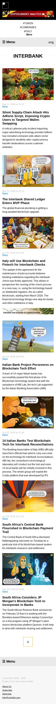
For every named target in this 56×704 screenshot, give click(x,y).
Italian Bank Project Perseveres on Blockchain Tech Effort (28, 366)
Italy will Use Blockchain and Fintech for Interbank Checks (23, 262)
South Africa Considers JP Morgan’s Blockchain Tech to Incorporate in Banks (23, 601)
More (29, 34)
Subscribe (7, 690)
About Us (6, 686)
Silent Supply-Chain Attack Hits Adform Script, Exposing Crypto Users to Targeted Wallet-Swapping (26, 118)
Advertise (7, 694)
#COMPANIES (28, 27)
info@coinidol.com (11, 697)
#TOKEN (28, 23)
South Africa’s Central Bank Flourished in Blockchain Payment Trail (27, 528)
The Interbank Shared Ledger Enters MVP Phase (23, 201)
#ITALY (28, 31)
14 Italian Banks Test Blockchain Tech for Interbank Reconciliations (27, 442)
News (5, 106)
